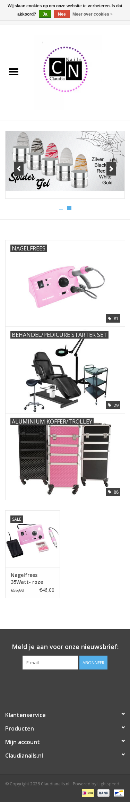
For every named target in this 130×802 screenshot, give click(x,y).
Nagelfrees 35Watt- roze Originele (27, 579)
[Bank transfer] (103, 792)
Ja (45, 14)
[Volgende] (111, 169)
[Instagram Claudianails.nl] (77, 683)
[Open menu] (13, 71)
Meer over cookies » (92, 14)
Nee (62, 14)
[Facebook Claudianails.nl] (52, 683)
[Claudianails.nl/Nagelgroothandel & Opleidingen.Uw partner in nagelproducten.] (78, 72)
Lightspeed (108, 784)
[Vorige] (19, 169)
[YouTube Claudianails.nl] (65, 683)
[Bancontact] (118, 792)
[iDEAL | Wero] (87, 792)
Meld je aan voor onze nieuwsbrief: (65, 646)
